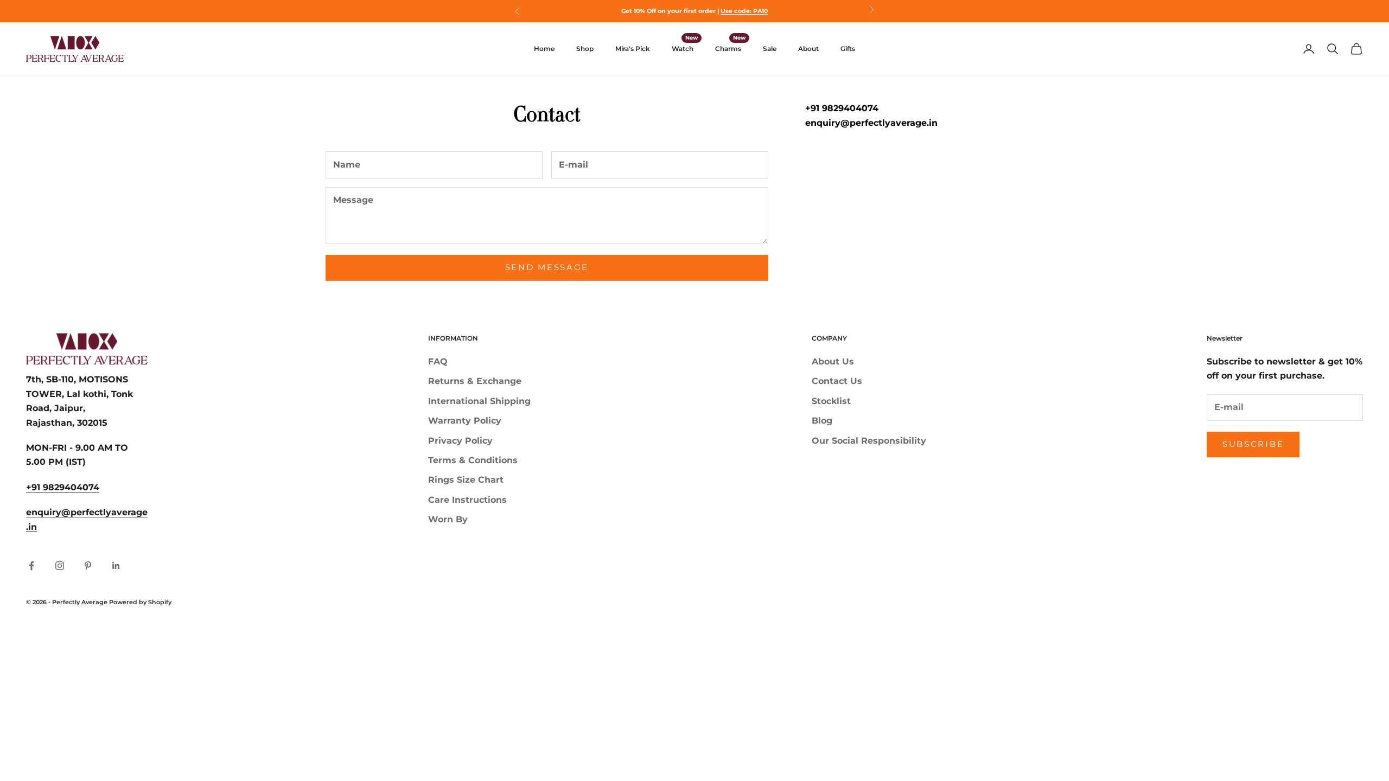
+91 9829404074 (841, 108)
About (808, 48)
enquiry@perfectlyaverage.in (871, 123)
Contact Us (837, 381)
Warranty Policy (464, 420)
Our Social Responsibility (869, 441)
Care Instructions (467, 500)
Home (544, 48)
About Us (833, 361)
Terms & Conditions (473, 460)
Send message (547, 267)
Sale (769, 48)
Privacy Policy (460, 441)
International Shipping (479, 401)
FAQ (438, 361)
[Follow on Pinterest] (87, 565)
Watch (682, 48)
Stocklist (831, 401)
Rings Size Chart (466, 480)
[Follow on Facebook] (31, 565)
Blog (822, 420)
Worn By (448, 519)
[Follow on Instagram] (59, 565)
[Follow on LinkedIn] (116, 565)
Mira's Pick (632, 48)
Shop (585, 48)
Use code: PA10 (744, 11)
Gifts (847, 48)
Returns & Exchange (474, 381)
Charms (728, 48)
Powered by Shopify (140, 602)
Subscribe (1253, 444)
